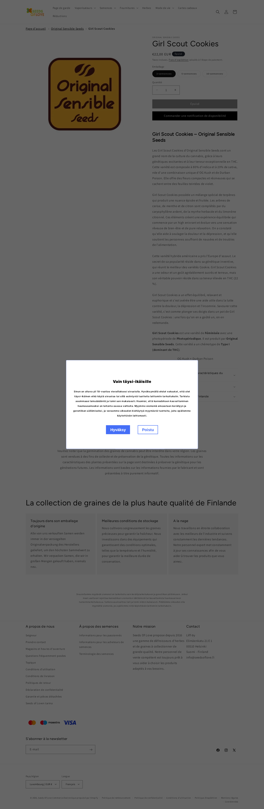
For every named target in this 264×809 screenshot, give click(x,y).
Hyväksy (118, 430)
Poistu (148, 430)
